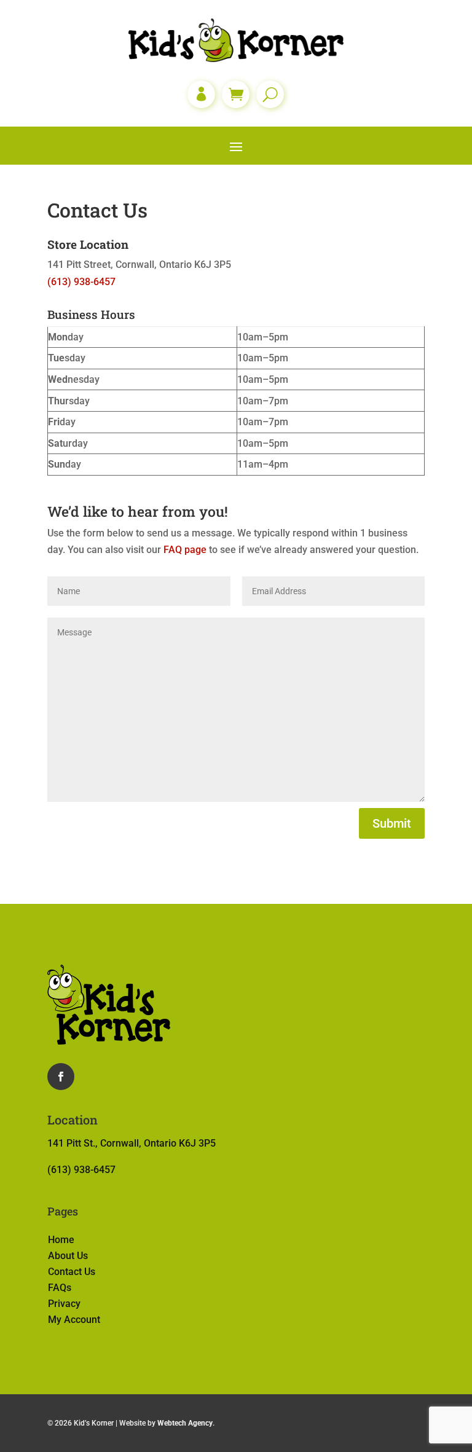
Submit (391, 823)
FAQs (59, 1287)
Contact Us (71, 1271)
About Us (68, 1256)
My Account (74, 1319)
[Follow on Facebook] (60, 1076)
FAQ (173, 549)
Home (61, 1240)
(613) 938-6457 (81, 282)
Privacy (64, 1303)
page (195, 549)
